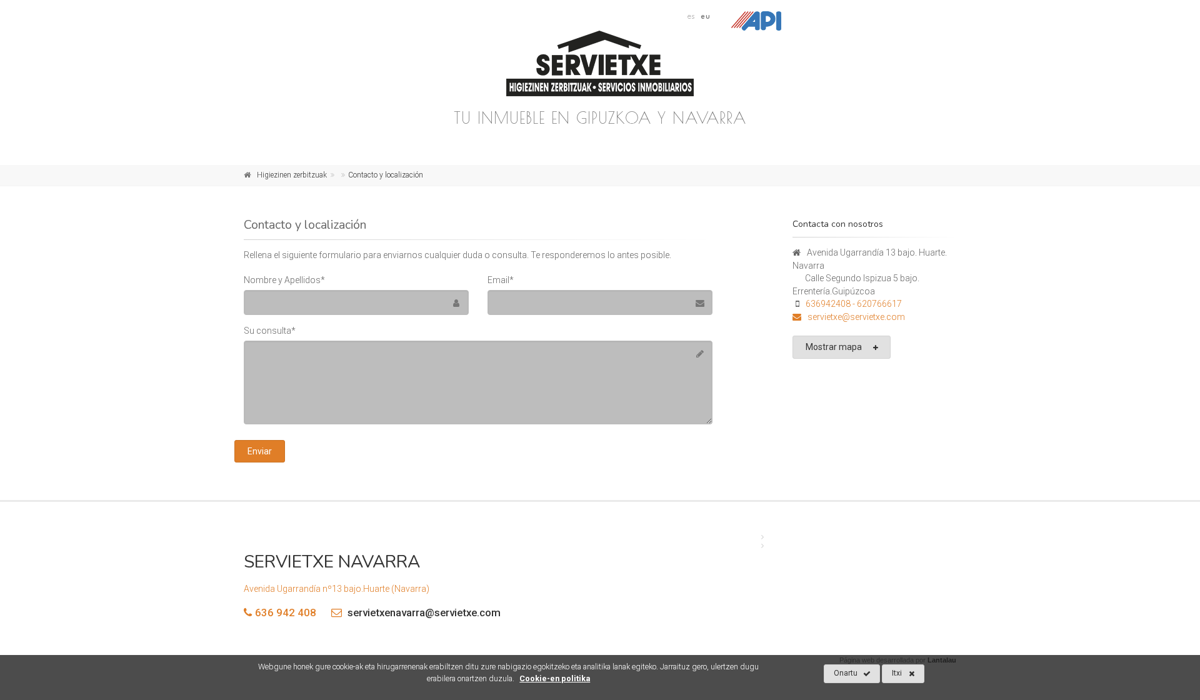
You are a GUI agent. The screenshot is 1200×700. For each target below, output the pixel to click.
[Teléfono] (800, 317)
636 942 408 (285, 612)
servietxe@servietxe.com (856, 317)
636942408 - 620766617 (854, 304)
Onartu (846, 673)
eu (706, 16)
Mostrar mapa (834, 347)
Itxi (897, 673)
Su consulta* (270, 331)
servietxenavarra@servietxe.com (423, 612)
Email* (501, 280)
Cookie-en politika (554, 678)
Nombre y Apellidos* (284, 280)
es (691, 16)
